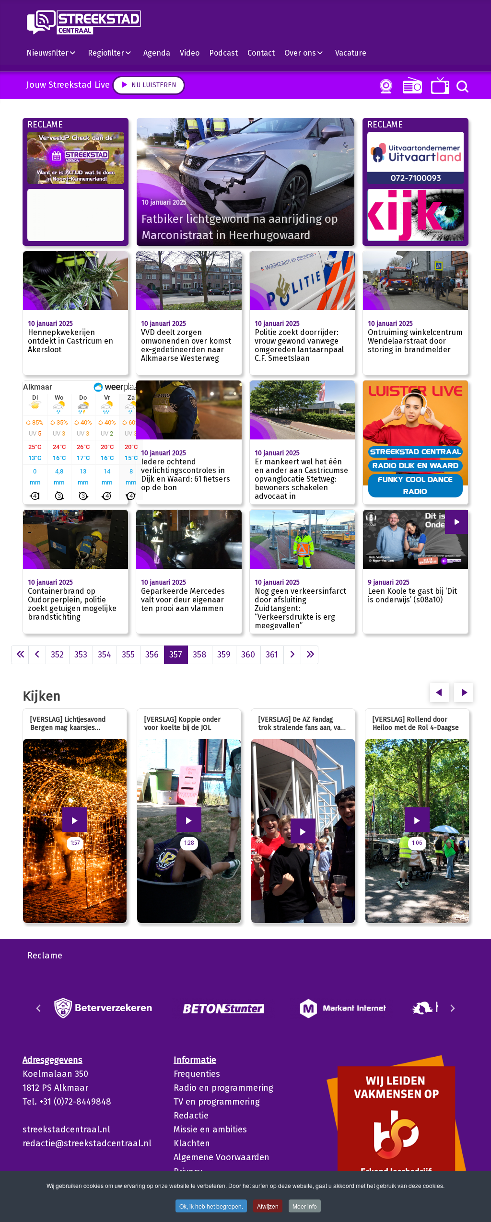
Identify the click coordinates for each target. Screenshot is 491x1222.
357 (175, 654)
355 (128, 654)
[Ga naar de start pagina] (20, 655)
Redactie (191, 1115)
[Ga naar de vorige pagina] (37, 655)
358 (200, 654)
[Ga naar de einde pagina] (309, 655)
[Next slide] (452, 1008)
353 (80, 654)
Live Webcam (384, 86)
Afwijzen (268, 1206)
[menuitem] (54, 52)
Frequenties (197, 1074)
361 (272, 654)
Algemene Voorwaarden (221, 1157)
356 (152, 654)
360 (248, 654)
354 (104, 654)
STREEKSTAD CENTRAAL (415, 451)
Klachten (192, 1143)
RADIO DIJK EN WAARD (415, 465)
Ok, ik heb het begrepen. (211, 1206)
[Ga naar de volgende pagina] (292, 655)
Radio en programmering (223, 1088)
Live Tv (438, 85)
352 (57, 654)
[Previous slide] (39, 1008)
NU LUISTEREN (410, 85)
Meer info (304, 1206)
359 (224, 654)
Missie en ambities (210, 1129)
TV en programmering (217, 1101)
